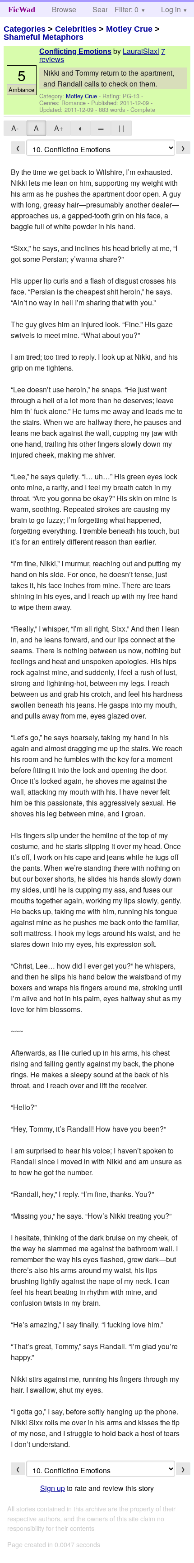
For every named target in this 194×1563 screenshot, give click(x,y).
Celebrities (76, 29)
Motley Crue (129, 29)
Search (103, 9)
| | (121, 128)
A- (14, 128)
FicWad (21, 9)
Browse (64, 9)
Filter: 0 (127, 9)
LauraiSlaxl (141, 51)
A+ (58, 128)
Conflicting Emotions (75, 51)
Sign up (52, 1488)
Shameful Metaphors (43, 37)
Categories (25, 29)
